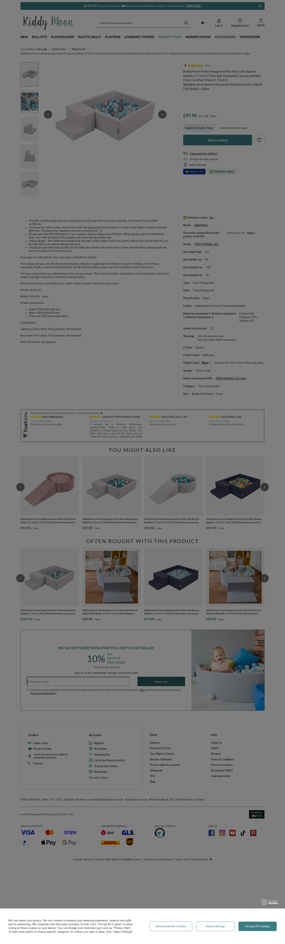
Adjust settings (215, 926)
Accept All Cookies (257, 926)
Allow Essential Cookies (170, 926)
